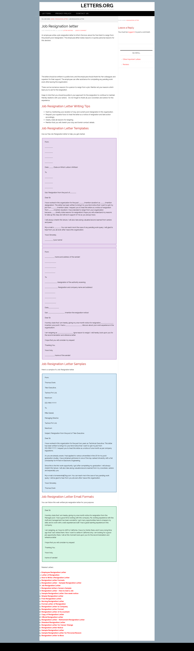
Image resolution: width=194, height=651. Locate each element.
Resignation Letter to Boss (53, 636)
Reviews (126, 64)
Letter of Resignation (50, 575)
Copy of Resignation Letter (53, 614)
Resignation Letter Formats (53, 580)
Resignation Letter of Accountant (56, 612)
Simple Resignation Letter (52, 596)
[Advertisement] (79, 58)
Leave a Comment (80, 30)
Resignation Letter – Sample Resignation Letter (61, 583)
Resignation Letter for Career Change (57, 625)
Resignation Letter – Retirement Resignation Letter (63, 620)
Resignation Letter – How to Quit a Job (57, 591)
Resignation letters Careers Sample (56, 588)
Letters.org (97, 5)
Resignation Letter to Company (55, 607)
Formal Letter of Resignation (54, 604)
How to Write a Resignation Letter (56, 578)
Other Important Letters (132, 59)
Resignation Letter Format (53, 609)
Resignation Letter (132, 20)
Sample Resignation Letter (53, 630)
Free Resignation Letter (51, 599)
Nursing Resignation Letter (53, 601)
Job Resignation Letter (51, 585)
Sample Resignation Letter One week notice (60, 593)
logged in (131, 32)
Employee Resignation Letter (54, 572)
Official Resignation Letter (52, 617)
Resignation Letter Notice (52, 628)
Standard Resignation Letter (53, 622)
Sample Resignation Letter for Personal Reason (61, 633)
